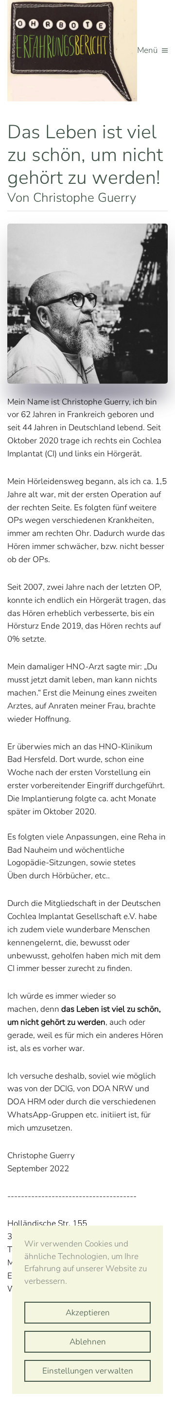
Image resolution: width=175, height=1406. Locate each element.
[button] (152, 50)
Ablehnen (88, 1341)
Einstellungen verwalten (87, 1370)
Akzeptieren (88, 1312)
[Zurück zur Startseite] (72, 50)
